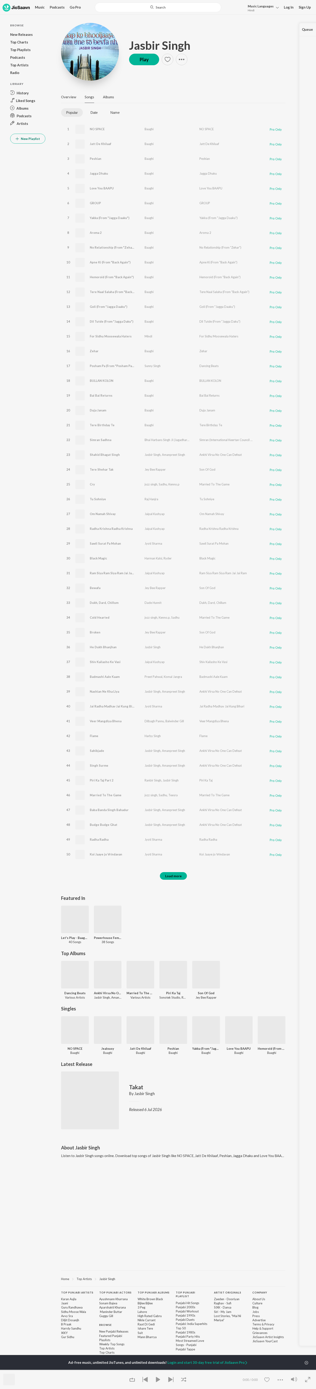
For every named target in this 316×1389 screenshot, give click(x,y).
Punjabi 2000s (185, 1307)
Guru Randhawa (72, 1307)
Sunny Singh (153, 366)
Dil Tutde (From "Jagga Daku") (111, 321)
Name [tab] (115, 112)
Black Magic (98, 558)
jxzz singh (151, 484)
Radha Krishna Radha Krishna (111, 529)
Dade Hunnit (153, 603)
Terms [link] (256, 1324)
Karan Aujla (68, 1299)
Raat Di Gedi (146, 1324)
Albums (108, 97)
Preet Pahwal (153, 677)
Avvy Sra (67, 1316)
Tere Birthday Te (102, 425)
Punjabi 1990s (185, 1315)
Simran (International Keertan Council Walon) (229, 440)
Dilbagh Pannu (154, 721)
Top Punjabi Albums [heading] (154, 1292)
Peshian (95, 159)
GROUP (95, 203)
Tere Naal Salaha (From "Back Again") (116, 292)
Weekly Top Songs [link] (111, 1344)
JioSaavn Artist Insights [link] (268, 1337)
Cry (92, 484)
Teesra (173, 795)
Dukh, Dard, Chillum (104, 603)
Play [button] (144, 59)
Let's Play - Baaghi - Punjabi (75, 938)
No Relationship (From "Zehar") (113, 247)
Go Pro (75, 7)
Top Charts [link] (107, 1352)
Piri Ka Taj (206, 780)
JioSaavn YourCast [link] (265, 1341)
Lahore (142, 1312)
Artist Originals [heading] (227, 1292)
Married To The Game (214, 484)
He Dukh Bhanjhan (103, 647)
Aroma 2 (96, 233)
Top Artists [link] (107, 1348)
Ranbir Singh (153, 780)
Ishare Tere (145, 1328)
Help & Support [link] (262, 1328)
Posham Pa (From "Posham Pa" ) (112, 366)
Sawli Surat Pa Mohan (105, 543)
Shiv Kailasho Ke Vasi (105, 662)
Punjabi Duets (185, 1319)
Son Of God (207, 469)
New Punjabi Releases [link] (113, 1331)
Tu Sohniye (98, 499)
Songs (89, 97)
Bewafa (95, 588)
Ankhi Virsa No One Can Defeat (220, 455)
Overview (68, 97)
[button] (262, 7)
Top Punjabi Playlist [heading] (185, 1294)
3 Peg (141, 1307)
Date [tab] (94, 112)
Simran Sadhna (100, 440)
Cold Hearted (99, 617)
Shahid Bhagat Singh (105, 455)
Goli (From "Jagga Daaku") (108, 307)
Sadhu (163, 484)
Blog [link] (255, 1307)
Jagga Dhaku (99, 173)
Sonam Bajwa (108, 1303)
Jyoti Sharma (153, 543)
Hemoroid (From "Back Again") (112, 277)
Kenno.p (174, 484)
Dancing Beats (209, 366)
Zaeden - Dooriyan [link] (226, 1299)
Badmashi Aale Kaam (105, 677)
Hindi (251, 10)
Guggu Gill (106, 1316)
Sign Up (305, 7)
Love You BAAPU (102, 188)
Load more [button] (173, 876)
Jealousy (107, 1048)
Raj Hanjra (151, 499)
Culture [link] (257, 1303)
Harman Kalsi (153, 558)
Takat (136, 1087)
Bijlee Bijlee (145, 1303)
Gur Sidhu (67, 1337)
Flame (94, 736)
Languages (261, 6)
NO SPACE (97, 129)
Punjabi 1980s (185, 1332)
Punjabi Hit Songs (187, 1303)
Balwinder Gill (174, 721)
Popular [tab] (72, 112)
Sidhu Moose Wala (73, 1312)
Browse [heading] (105, 1324)
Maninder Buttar (110, 1312)
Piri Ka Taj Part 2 (102, 780)
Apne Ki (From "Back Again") (110, 262)
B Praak (66, 1324)
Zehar (94, 351)
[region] (173, 1278)
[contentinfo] (173, 1327)
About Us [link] (258, 1299)
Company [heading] (259, 1292)
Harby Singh (153, 736)
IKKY (64, 1333)
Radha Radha (99, 839)
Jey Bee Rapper (155, 469)
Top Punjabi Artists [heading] (77, 1292)
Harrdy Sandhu (71, 1328)
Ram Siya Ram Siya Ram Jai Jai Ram (114, 573)
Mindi (148, 336)
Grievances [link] (259, 1333)
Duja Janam (98, 410)
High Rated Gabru (150, 1316)
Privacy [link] (269, 1324)
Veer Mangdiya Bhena (105, 721)
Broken (95, 632)
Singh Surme (99, 765)
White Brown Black (150, 1299)
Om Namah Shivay (103, 514)
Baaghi (149, 129)
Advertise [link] (259, 1320)
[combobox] (158, 7)
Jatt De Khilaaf (100, 144)
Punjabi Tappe (185, 1349)
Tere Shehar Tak (101, 469)
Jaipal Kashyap (155, 514)
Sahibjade (97, 751)
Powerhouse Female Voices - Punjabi (108, 938)
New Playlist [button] (30, 139)
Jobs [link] (255, 1312)
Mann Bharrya (147, 1337)
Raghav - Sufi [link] (222, 1303)
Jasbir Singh (159, 45)
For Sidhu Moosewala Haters (111, 336)
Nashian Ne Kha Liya (104, 691)
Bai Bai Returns (101, 395)
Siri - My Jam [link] (222, 1312)
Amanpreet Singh (173, 455)
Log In (289, 7)
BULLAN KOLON (101, 381)
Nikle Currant (146, 1320)
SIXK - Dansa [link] (222, 1307)
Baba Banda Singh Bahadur (109, 810)
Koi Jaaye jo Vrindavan (106, 854)
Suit (140, 1333)
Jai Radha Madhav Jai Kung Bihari (114, 706)
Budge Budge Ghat (103, 825)
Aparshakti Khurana (112, 1307)
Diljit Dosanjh (70, 1320)
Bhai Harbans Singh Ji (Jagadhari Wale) (170, 440)
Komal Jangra (173, 677)
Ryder (168, 558)
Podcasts (57, 7)
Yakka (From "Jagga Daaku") (109, 218)
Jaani (64, 1303)
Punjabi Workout (187, 1311)
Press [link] (256, 1316)
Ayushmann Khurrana (113, 1299)
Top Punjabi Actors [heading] (115, 1292)
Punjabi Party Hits (188, 1336)
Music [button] (40, 7)
